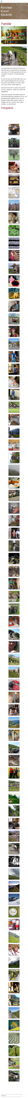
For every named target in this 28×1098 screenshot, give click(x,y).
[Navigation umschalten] (1, 1)
